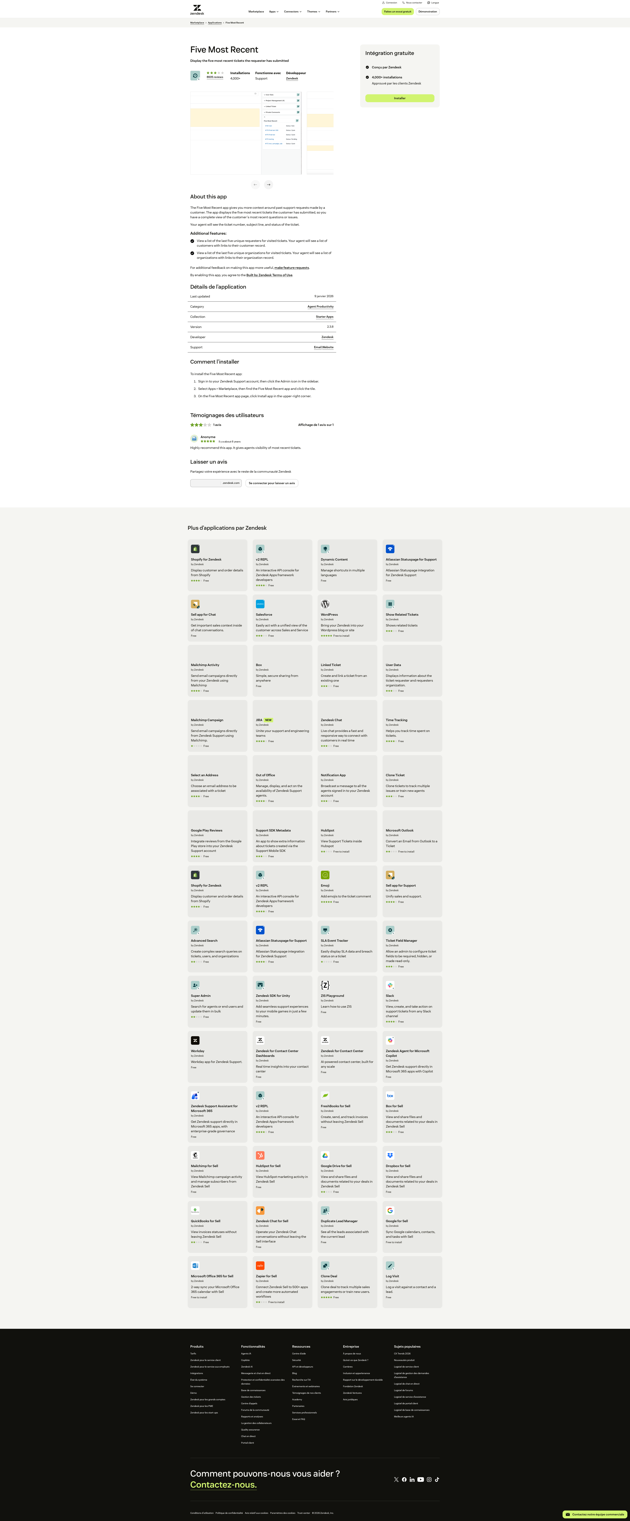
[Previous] (255, 184)
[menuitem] (433, 2)
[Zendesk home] (198, 10)
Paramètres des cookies (282, 1512)
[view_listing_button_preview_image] (246, 133)
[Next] (268, 184)
